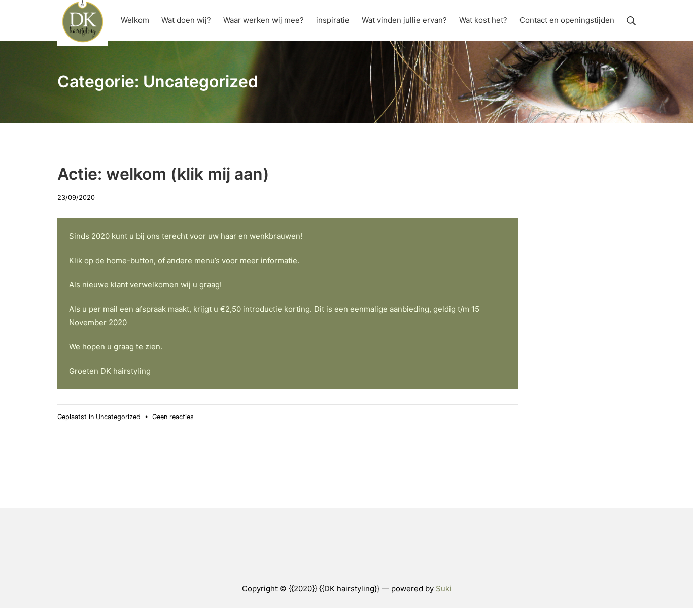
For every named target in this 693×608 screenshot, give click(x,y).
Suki (444, 588)
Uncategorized (118, 417)
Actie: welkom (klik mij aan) (163, 174)
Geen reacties (173, 417)
